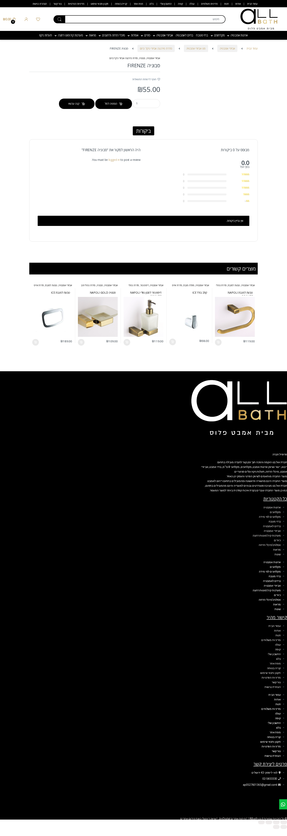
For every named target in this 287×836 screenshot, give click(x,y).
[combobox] (145, 19)
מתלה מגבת (188, 285)
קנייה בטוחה (121, 3)
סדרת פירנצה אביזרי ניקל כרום (156, 48)
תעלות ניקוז (45, 35)
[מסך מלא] (276, 822)
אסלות (134, 35)
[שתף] (269, 822)
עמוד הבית (252, 3)
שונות (278, 554)
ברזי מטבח (202, 35)
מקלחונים (219, 35)
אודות (238, 3)
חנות (226, 3)
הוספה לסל (111, 103)
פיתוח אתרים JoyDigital (232, 818)
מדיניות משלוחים (209, 3)
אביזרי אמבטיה (164, 35)
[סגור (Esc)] (261, 822)
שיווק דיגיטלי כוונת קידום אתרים (198, 818)
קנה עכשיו (73, 103)
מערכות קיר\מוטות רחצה (267, 535)
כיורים (147, 35)
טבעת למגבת (234, 285)
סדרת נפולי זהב (88, 285)
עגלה (192, 3)
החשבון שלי (166, 3)
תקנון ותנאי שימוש (100, 3)
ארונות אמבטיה (239, 35)
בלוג (151, 3)
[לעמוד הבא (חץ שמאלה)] (276, 827)
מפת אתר (138, 3)
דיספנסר (144, 285)
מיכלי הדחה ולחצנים (113, 35)
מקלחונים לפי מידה (270, 516)
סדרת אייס (177, 285)
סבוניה (142, 58)
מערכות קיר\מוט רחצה (70, 35)
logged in (114, 160)
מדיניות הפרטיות (76, 3)
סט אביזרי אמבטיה (196, 48)
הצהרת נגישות (40, 3)
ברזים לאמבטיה (184, 35)
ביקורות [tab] (143, 130)
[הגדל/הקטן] (283, 822)
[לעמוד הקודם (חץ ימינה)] (283, 827)
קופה (180, 3)
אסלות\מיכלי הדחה (270, 545)
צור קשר (57, 3)
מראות (92, 35)
